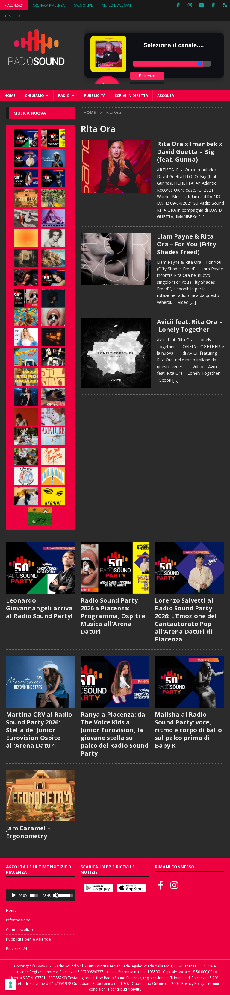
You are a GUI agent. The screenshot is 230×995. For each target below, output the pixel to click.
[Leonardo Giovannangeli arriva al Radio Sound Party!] (26, 138)
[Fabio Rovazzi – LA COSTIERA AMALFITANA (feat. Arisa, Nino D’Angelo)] (53, 258)
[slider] (34, 895)
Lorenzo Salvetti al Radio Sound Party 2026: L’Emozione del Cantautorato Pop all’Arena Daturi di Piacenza (186, 619)
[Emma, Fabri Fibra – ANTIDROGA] (26, 218)
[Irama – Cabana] (26, 417)
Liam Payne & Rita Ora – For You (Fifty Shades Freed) (186, 244)
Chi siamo (34, 95)
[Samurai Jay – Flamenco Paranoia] (53, 436)
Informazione (18, 920)
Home (10, 95)
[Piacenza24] (225, 5)
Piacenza (147, 76)
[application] (40, 895)
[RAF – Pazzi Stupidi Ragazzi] (26, 377)
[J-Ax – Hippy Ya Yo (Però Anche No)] (53, 397)
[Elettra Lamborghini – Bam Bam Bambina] (53, 456)
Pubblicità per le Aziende (28, 939)
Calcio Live (83, 5)
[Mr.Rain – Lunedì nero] (53, 417)
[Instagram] (189, 5)
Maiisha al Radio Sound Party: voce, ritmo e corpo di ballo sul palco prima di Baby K (188, 730)
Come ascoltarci (20, 929)
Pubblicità (94, 95)
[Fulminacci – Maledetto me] (40, 516)
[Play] (14, 895)
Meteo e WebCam (116, 5)
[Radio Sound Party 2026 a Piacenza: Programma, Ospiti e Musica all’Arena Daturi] (53, 138)
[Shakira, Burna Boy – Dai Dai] (26, 476)
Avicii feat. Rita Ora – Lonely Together (189, 325)
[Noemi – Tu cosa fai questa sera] (26, 397)
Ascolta (165, 95)
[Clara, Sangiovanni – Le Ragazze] (26, 436)
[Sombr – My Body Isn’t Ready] (53, 238)
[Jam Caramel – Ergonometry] (26, 198)
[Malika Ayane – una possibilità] (53, 357)
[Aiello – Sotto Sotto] (26, 496)
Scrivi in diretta (131, 95)
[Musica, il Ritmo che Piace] (116, 166)
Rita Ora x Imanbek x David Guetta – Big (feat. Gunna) (190, 151)
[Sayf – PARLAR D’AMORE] (26, 277)
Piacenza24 (14, 5)
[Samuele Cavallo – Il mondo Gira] (26, 317)
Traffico (12, 15)
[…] (202, 216)
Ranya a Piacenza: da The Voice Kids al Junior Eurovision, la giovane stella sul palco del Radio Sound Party (115, 733)
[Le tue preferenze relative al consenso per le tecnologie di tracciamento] (10, 984)
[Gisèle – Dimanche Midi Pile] (26, 258)
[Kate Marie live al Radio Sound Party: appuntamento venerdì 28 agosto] (53, 277)
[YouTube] (201, 5)
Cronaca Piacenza (49, 5)
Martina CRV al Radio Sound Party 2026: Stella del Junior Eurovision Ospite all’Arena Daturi (39, 730)
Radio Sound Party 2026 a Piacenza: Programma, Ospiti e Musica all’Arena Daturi (113, 615)
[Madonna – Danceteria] (53, 218)
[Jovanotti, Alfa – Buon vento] (26, 456)
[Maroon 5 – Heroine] (53, 496)
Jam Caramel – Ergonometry (28, 832)
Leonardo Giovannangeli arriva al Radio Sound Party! (39, 608)
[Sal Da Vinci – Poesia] (53, 377)
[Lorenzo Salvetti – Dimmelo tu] (53, 298)
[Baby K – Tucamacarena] (26, 357)
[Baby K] (26, 337)
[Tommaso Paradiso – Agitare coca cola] (26, 238)
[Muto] (55, 895)
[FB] (178, 5)
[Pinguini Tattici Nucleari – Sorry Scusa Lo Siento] (53, 476)
